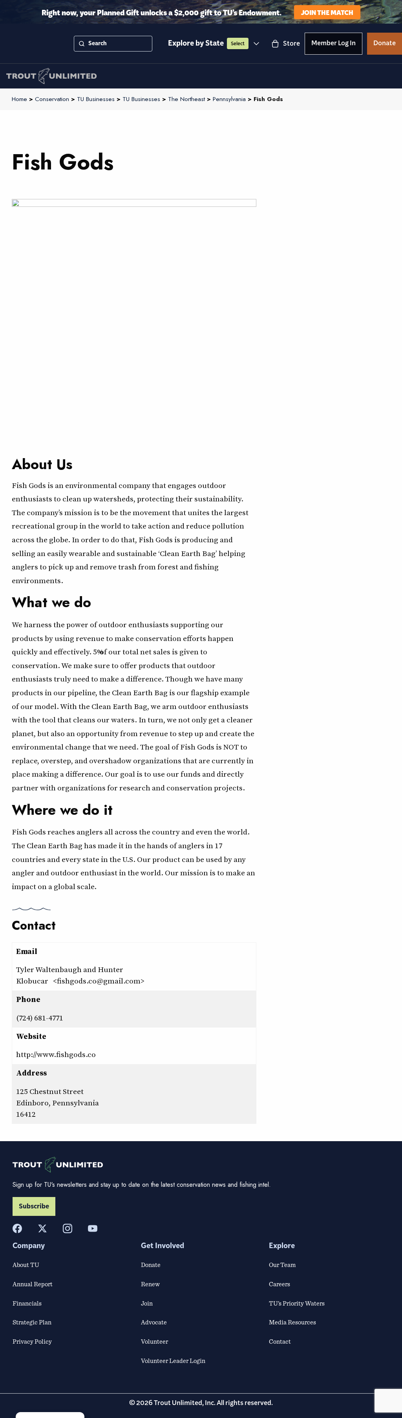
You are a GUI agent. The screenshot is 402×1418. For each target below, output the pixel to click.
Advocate (154, 1322)
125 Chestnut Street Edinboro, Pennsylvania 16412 (57, 1102)
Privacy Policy (32, 1341)
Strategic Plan (32, 1322)
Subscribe (34, 1206)
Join (147, 1303)
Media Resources (292, 1322)
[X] (42, 1228)
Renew (150, 1284)
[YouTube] (92, 1228)
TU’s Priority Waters (297, 1303)
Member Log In (333, 44)
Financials (27, 1303)
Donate (384, 44)
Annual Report (33, 1284)
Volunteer (154, 1341)
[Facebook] (17, 1228)
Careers (279, 1284)
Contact (280, 1341)
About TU (26, 1264)
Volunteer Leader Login (173, 1360)
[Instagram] (67, 1228)
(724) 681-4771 (39, 1018)
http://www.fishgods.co (56, 1054)
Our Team (282, 1264)
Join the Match (327, 12)
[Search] (82, 44)
